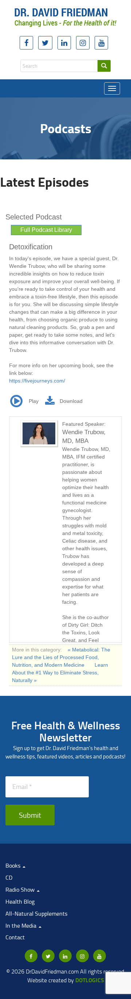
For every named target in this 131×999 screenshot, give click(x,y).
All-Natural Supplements (36, 913)
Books (13, 865)
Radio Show (20, 889)
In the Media (21, 925)
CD (8, 877)
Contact (15, 937)
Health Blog (20, 901)
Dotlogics (89, 980)
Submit (30, 815)
